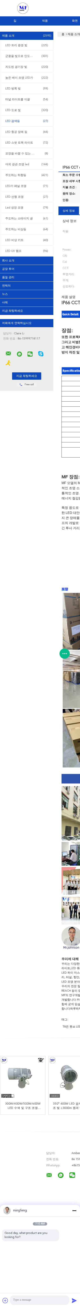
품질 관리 (8, 277)
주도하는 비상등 (26, 229)
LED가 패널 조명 (26, 186)
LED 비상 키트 (26, 240)
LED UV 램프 (26, 251)
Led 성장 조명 (26, 207)
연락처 (6, 285)
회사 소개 (8, 260)
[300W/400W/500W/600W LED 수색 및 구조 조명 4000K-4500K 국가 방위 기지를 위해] (22, 1078)
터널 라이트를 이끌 (26, 99)
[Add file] (5, 1300)
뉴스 (5, 294)
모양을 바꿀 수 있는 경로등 (26, 153)
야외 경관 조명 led (26, 164)
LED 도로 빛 (26, 110)
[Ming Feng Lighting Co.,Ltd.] (8, 353)
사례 (5, 302)
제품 (45, 20)
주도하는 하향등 (26, 175)
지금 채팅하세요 (12, 310)
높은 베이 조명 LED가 (26, 77)
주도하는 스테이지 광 (26, 218)
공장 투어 (8, 269)
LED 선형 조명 (26, 196)
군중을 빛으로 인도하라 (26, 56)
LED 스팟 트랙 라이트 (26, 142)
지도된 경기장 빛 (26, 67)
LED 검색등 (26, 121)
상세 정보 (69, 210)
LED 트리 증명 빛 (26, 45)
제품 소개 (26, 35)
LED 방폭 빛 (26, 88)
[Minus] (74, 1210)
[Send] (74, 1300)
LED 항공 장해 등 (26, 132)
